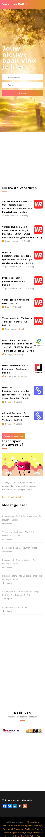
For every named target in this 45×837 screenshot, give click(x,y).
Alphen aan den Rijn (33, 825)
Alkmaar (6, 825)
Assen (6, 832)
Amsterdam (19, 829)
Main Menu (41, 4)
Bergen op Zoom (17, 832)
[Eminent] (34, 731)
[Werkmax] (11, 730)
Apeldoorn (29, 829)
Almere (21, 825)
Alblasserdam (33, 822)
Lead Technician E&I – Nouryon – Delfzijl (20, 548)
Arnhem (38, 829)
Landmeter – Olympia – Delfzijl (16, 607)
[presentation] (2, 739)
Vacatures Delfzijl (15, 4)
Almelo (14, 825)
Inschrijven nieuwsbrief (12, 497)
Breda (27, 832)
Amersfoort (8, 829)
